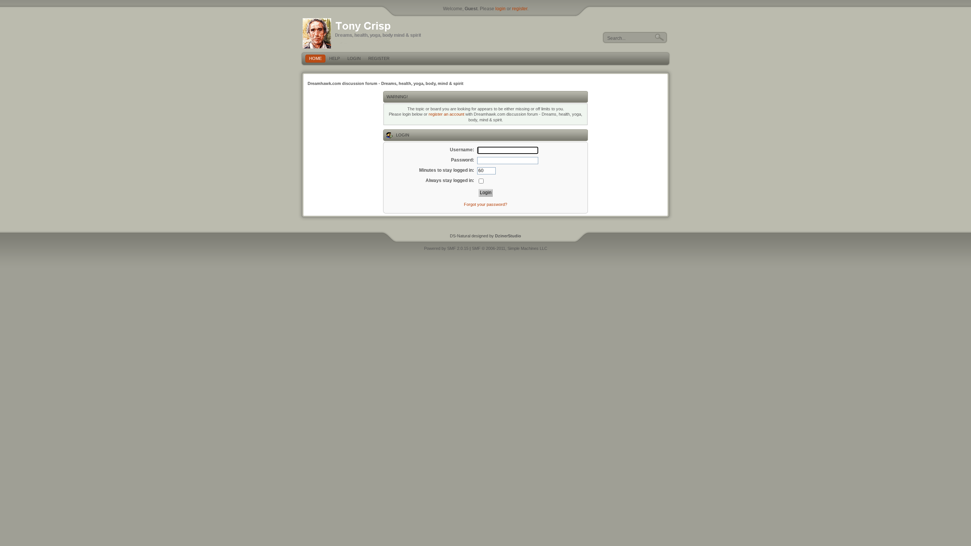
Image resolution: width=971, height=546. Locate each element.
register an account (446, 114)
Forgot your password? (485, 204)
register (519, 8)
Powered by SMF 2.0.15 (446, 248)
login (500, 8)
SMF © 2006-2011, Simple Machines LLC (509, 248)
